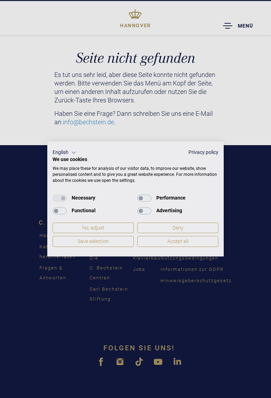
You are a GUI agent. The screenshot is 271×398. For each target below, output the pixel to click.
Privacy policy (203, 152)
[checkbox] (60, 198)
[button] (64, 152)
